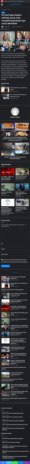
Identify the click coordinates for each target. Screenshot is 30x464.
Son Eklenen (15, 272)
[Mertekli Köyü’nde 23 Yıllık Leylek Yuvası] (22, 171)
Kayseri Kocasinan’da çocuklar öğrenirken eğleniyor (19, 300)
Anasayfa (4, 9)
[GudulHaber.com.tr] (15, 4)
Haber (9, 9)
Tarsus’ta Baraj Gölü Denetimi (6, 192)
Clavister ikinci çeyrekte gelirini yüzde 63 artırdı (14, 398)
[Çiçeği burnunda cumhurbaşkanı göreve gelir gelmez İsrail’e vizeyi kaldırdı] (6, 327)
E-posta (3, 249)
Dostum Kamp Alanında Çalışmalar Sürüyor (17, 373)
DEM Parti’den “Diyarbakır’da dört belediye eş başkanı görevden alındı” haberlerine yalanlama (7, 210)
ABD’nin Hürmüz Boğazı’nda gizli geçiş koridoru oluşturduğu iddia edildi (19, 386)
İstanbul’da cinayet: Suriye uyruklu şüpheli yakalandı (21, 209)
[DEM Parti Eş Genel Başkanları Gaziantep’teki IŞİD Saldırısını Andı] (6, 355)
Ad (2, 243)
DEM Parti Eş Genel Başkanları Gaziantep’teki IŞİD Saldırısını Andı (18, 355)
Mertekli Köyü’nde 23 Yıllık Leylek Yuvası (21, 177)
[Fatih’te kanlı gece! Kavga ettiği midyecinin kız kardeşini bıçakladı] (6, 393)
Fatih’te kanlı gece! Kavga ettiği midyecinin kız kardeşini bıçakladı (19, 393)
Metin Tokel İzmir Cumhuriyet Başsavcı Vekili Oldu (21, 193)
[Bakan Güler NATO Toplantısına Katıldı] (5, 89)
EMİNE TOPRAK (6, 26)
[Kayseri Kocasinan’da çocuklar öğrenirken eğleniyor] (6, 302)
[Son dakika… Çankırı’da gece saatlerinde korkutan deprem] (7, 171)
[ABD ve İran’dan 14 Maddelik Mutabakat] (6, 279)
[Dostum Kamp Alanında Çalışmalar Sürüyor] (6, 374)
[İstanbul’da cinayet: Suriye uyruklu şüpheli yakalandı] (22, 202)
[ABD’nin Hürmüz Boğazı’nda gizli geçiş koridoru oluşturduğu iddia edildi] (6, 386)
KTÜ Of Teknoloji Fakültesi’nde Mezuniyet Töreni (19, 294)
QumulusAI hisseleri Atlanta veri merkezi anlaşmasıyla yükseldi (12, 379)
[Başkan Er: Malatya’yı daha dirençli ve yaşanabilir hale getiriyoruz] (6, 362)
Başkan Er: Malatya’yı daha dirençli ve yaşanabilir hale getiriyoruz (18, 362)
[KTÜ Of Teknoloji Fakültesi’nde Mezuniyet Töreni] (5, 96)
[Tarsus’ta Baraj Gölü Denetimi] (7, 187)
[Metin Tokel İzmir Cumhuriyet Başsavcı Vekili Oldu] (22, 187)
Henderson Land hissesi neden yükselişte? (13, 1)
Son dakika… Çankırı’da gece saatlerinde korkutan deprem (7, 178)
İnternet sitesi (4, 254)
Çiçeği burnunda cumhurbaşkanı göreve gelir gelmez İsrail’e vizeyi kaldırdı (19, 327)
